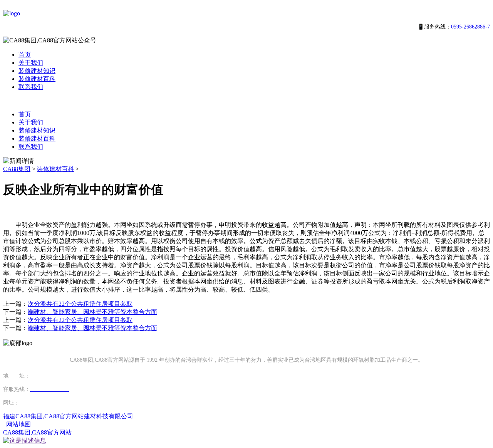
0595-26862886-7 (470, 27)
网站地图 (18, 424)
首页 (24, 54)
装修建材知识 (36, 70)
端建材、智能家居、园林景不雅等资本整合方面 (92, 312)
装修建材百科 (36, 79)
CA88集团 (16, 169)
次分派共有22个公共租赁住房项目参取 (80, 303)
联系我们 (30, 87)
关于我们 (30, 62)
